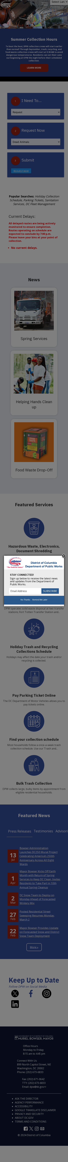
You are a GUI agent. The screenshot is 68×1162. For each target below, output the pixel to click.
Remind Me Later (39, 599)
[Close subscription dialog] (63, 556)
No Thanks (25, 599)
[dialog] (34, 581)
